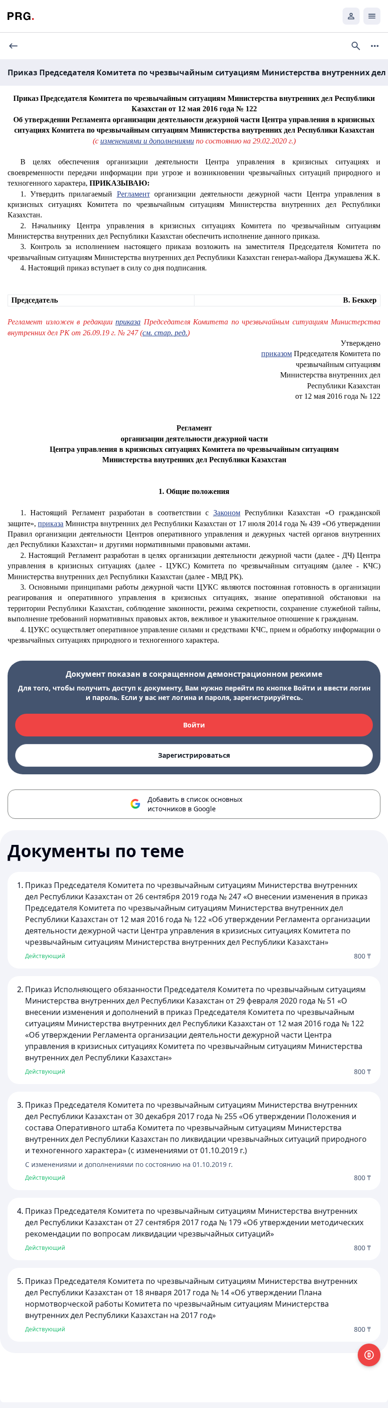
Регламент (133, 194)
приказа (128, 322)
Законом (226, 513)
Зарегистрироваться (194, 755)
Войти (194, 724)
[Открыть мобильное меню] (371, 16)
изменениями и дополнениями (147, 141)
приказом (276, 354)
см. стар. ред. (164, 333)
